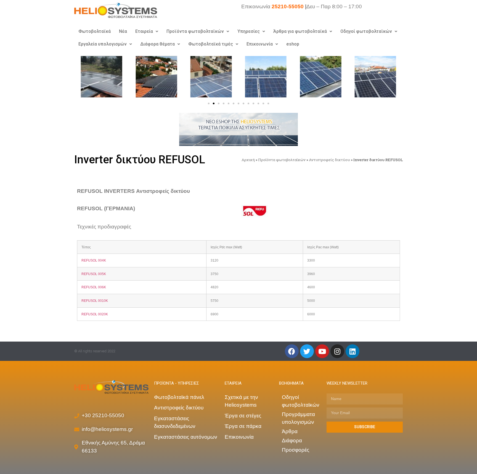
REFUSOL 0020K (94, 314)
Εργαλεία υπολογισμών (102, 44)
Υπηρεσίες (248, 31)
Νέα (123, 31)
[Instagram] (337, 351)
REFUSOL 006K (93, 287)
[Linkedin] (352, 351)
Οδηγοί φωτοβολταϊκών (366, 31)
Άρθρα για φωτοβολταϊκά (300, 31)
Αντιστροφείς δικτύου (329, 159)
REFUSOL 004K (93, 260)
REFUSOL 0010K (94, 300)
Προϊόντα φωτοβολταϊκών (195, 31)
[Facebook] (292, 351)
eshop (292, 44)
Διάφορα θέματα (157, 44)
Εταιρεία (144, 31)
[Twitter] (307, 351)
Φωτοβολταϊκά (94, 31)
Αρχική (248, 159)
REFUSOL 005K (93, 274)
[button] (209, 103)
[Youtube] (322, 351)
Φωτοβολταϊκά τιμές (210, 44)
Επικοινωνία (260, 44)
